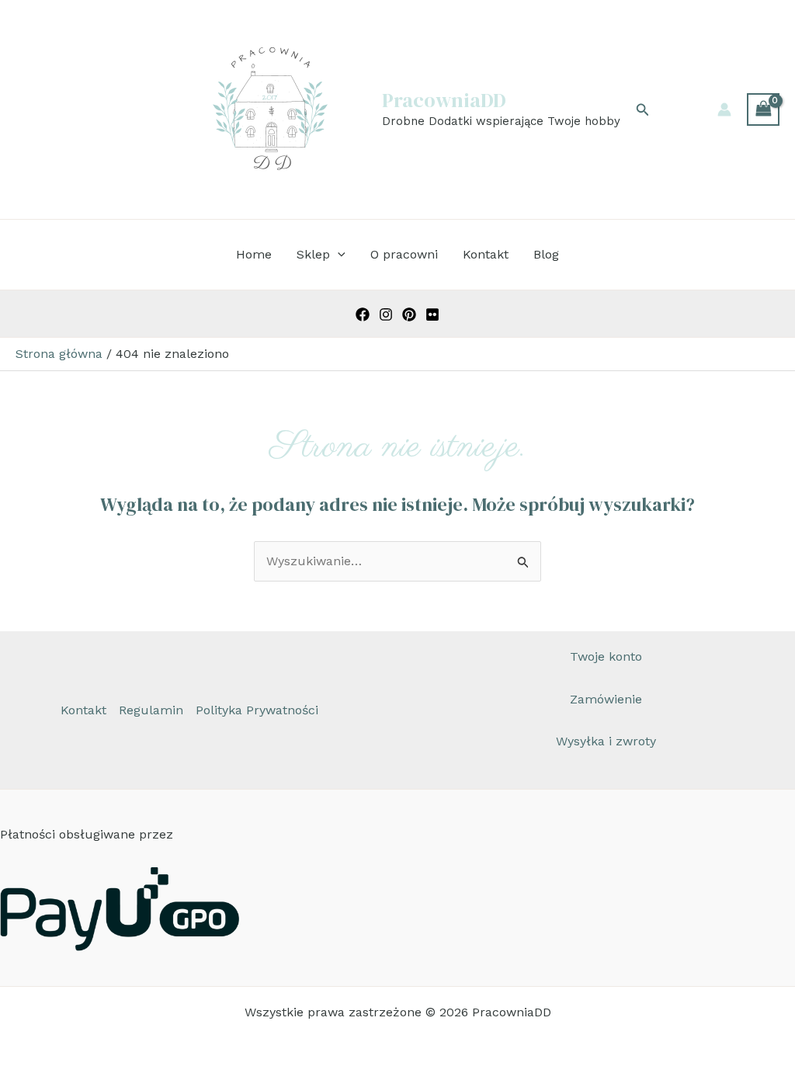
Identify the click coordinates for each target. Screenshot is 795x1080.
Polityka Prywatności (257, 710)
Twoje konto (606, 656)
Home (254, 254)
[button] (643, 110)
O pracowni (404, 254)
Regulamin (151, 710)
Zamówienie (606, 699)
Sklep (313, 254)
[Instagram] (386, 314)
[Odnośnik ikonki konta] (724, 109)
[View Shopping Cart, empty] (763, 109)
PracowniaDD (444, 100)
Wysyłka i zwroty (606, 741)
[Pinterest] (409, 314)
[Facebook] (363, 314)
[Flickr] (432, 314)
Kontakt (486, 254)
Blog (546, 254)
